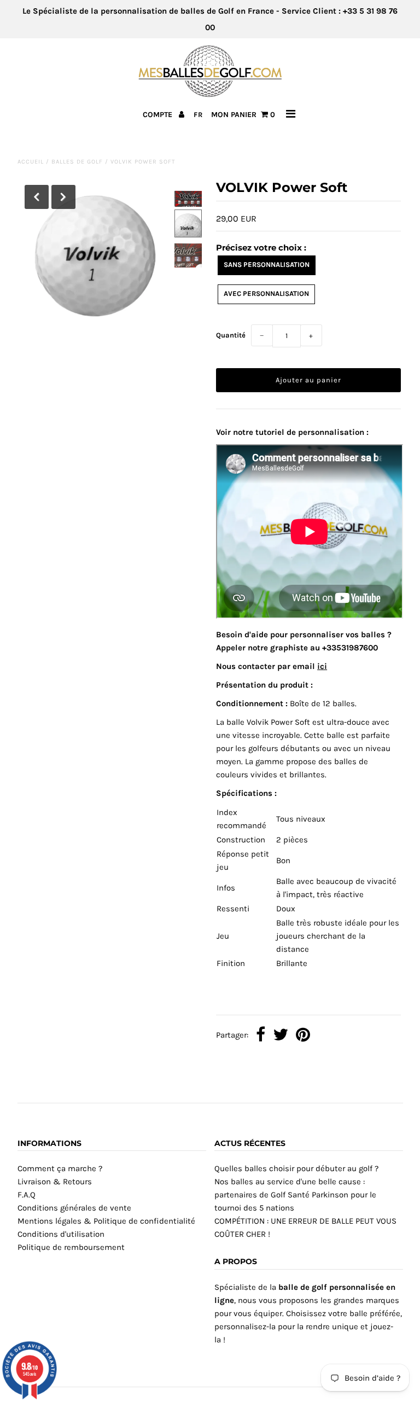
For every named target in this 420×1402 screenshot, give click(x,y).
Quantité (231, 335)
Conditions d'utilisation (61, 1234)
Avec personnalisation (266, 293)
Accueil (31, 161)
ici (322, 666)
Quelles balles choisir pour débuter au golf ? (296, 1168)
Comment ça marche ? (60, 1168)
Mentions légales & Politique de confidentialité (106, 1221)
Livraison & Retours (55, 1181)
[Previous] (37, 197)
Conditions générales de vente (74, 1208)
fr (198, 114)
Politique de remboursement (71, 1247)
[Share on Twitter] (280, 1035)
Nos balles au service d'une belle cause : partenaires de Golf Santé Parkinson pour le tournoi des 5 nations (295, 1195)
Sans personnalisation (267, 264)
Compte (158, 114)
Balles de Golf (77, 161)
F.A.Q (27, 1195)
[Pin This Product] (303, 1035)
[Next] (63, 197)
